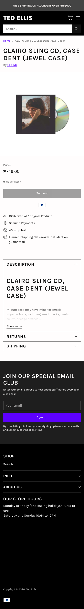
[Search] (76, 28)
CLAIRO (12, 65)
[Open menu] (78, 18)
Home (6, 40)
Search (8, 464)
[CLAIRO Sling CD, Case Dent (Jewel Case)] (42, 114)
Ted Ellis (31, 589)
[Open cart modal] (70, 18)
